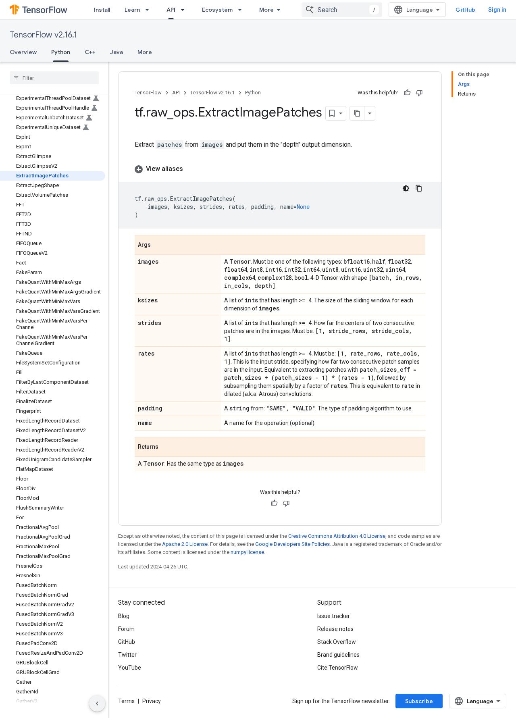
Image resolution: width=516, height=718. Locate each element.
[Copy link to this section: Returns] (166, 447)
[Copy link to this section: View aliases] (191, 169)
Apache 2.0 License (185, 544)
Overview (23, 52)
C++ (90, 52)
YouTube (129, 667)
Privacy (151, 701)
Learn (132, 9)
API (170, 9)
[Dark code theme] (405, 188)
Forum (126, 629)
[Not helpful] (419, 93)
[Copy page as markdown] (357, 113)
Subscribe (419, 701)
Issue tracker (333, 616)
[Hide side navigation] (97, 703)
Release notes (335, 629)
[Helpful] (407, 93)
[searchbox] (54, 77)
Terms (126, 701)
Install (102, 9)
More (266, 9)
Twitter (127, 654)
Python (60, 52)
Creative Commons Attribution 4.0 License (336, 536)
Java (116, 52)
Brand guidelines (338, 654)
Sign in (497, 9)
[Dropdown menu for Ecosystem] (242, 9)
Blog (123, 616)
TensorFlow (148, 92)
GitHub (465, 9)
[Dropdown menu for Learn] (149, 9)
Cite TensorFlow (337, 667)
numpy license (247, 552)
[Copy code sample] (418, 188)
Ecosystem (217, 9)
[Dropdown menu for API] (185, 9)
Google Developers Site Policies (292, 544)
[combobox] (342, 9)
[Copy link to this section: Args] (159, 245)
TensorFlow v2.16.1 (43, 35)
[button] (280, 169)
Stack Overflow (336, 642)
